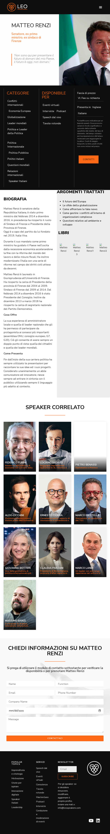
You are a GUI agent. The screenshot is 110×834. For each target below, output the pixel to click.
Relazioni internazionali (15, 173)
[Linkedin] (98, 820)
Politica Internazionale (15, 144)
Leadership (16, 807)
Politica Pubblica (19, 152)
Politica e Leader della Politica (17, 131)
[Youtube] (91, 820)
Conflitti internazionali (15, 103)
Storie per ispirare (16, 784)
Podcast (61, 111)
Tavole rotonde (52, 123)
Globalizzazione (16, 117)
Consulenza (42, 784)
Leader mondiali (16, 123)
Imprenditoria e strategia (18, 772)
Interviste (48, 111)
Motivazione (17, 778)
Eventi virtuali (51, 105)
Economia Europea (20, 111)
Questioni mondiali (18, 165)
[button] (100, 7)
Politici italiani (15, 159)
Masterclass (42, 797)
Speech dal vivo (52, 117)
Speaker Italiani (18, 181)
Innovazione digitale (17, 792)
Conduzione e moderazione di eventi (42, 816)
